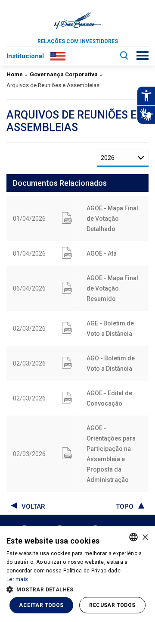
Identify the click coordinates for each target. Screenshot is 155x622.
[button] (77, 589)
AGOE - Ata (102, 253)
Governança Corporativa (64, 74)
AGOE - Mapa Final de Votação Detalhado (112, 218)
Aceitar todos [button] (41, 605)
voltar (33, 506)
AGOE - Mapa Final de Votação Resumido (112, 288)
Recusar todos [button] (112, 605)
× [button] (145, 537)
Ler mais (17, 579)
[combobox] (133, 537)
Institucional (25, 56)
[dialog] (77, 574)
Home (14, 74)
